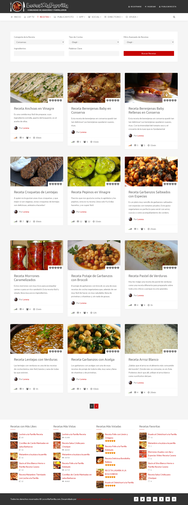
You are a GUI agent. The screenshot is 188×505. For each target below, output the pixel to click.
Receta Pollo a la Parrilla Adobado (73, 465)
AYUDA (133, 17)
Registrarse (136, 6)
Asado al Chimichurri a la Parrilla (119, 482)
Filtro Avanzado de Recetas (136, 37)
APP (81, 17)
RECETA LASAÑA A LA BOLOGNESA (115, 472)
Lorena (26, 128)
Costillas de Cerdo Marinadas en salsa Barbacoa (34, 445)
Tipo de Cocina (76, 37)
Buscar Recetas (149, 53)
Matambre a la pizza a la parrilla (33, 454)
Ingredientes (20, 48)
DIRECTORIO (114, 17)
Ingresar (151, 6)
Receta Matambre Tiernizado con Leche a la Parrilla (32, 476)
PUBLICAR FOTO (65, 17)
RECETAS (44, 17)
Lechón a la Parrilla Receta (31, 434)
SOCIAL (96, 17)
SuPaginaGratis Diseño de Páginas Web (95, 499)
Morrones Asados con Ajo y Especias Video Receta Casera (162, 454)
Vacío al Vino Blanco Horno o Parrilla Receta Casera (32, 465)
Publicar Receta (168, 6)
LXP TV (30, 17)
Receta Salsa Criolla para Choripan (73, 445)
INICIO (17, 17)
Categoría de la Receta (24, 37)
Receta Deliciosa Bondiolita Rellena (117, 460)
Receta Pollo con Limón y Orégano (116, 436)
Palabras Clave (75, 48)
